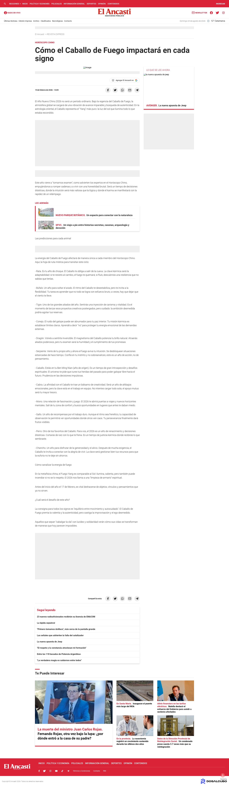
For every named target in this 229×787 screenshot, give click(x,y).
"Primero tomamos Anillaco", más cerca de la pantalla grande (66, 629)
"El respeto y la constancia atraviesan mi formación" (61, 648)
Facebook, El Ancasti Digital (39, 771)
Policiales (56, 4)
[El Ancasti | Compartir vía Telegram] (137, 90)
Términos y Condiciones (81, 771)
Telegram (68, 771)
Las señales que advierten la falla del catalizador (60, 635)
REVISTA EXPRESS (56, 34)
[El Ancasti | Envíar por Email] (129, 90)
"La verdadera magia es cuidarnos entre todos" (59, 660)
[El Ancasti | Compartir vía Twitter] (115, 90)
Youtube (56, 771)
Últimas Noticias (10, 21)
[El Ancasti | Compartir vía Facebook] (108, 90)
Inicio (25, 4)
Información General (74, 4)
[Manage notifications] (223, 775)
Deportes (91, 4)
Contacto (68, 21)
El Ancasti (40, 34)
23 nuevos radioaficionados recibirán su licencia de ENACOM (66, 616)
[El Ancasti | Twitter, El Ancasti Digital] (217, 12)
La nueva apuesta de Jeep (49, 641)
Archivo (36, 21)
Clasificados (46, 21)
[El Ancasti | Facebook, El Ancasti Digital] (211, 12)
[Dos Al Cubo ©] (214, 783)
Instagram (50, 771)
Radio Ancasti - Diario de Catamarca (12, 12)
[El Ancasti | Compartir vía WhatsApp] (122, 90)
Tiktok (62, 771)
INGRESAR (220, 4)
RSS (104, 771)
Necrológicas (57, 21)
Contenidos (113, 4)
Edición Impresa (25, 21)
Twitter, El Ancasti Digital (44, 771)
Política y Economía (39, 4)
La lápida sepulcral (46, 623)
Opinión (102, 4)
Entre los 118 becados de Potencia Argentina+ (59, 654)
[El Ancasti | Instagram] (223, 12)
